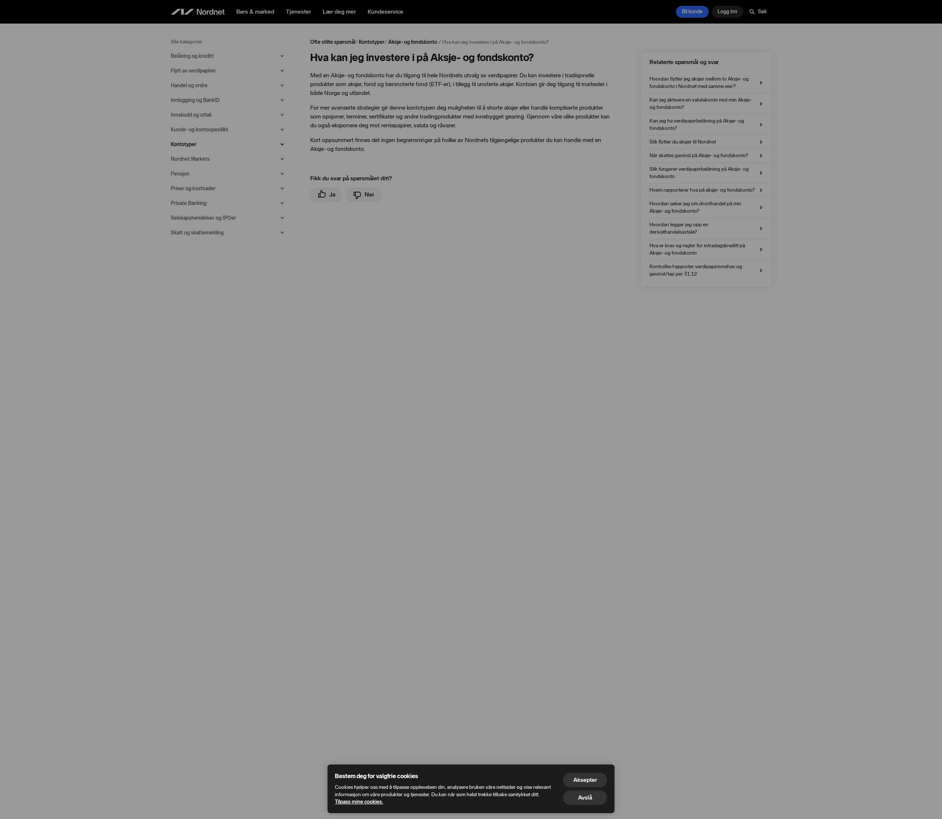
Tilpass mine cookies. (359, 802)
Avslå (585, 797)
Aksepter (585, 779)
